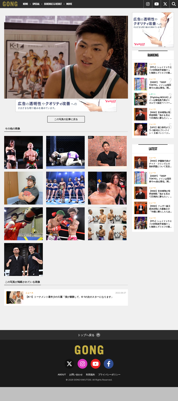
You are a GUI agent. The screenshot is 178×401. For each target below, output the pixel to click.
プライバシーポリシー (109, 374)
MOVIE (69, 4)
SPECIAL (36, 4)
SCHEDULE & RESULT (53, 4)
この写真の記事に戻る (66, 119)
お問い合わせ (76, 374)
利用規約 (90, 374)
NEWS (25, 4)
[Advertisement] (153, 280)
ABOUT (62, 374)
